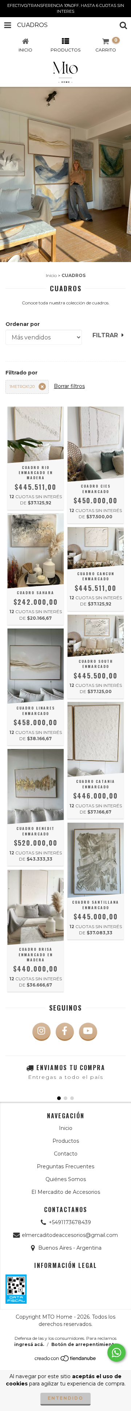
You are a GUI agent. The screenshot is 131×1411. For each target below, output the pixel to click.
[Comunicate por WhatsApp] (116, 1352)
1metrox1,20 (22, 386)
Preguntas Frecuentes (65, 1166)
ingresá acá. (29, 1344)
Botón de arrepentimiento (84, 1344)
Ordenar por (22, 324)
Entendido (65, 1398)
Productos (65, 1141)
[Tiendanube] (66, 1360)
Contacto (66, 1153)
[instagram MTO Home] (41, 1032)
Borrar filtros (69, 386)
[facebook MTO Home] (65, 1032)
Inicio (51, 275)
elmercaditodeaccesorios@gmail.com (70, 1235)
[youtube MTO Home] (88, 1032)
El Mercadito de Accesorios (65, 1192)
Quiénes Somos (65, 1179)
